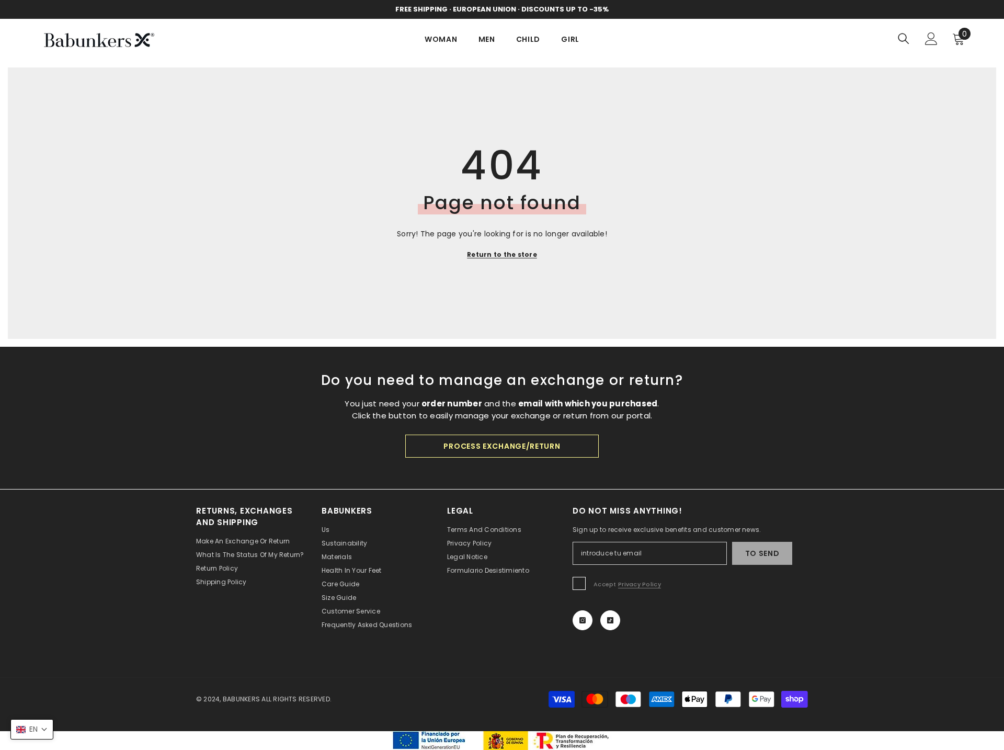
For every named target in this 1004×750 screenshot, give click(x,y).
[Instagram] (582, 620)
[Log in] (931, 38)
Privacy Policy (639, 584)
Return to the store (502, 254)
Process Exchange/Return (501, 446)
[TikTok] (610, 620)
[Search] (903, 38)
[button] (32, 729)
